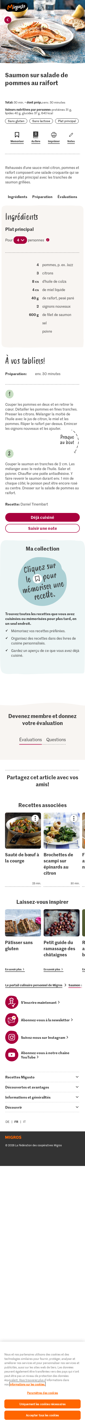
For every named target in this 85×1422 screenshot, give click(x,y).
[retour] (7, 19)
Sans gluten (16, 121)
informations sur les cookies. (27, 1384)
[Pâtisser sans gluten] (23, 940)
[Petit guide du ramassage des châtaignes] (62, 940)
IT (24, 1122)
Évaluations (67, 196)
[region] (42, 1382)
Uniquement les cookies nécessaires (42, 1404)
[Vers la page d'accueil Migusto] (16, 5)
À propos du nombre (48, 240)
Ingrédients (17, 196)
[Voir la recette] (23, 850)
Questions (56, 739)
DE (7, 1122)
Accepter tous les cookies (42, 1415)
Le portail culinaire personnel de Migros (33, 985)
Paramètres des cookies (42, 1393)
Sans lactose (41, 121)
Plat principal (67, 121)
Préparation (42, 196)
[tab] (42, 1077)
